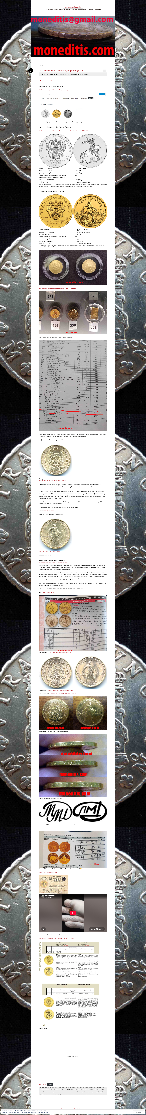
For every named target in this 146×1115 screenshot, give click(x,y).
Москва (74, 1089)
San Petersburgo (83, 1094)
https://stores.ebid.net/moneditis (50, 81)
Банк (52, 1089)
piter (59, 1094)
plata (62, 1094)
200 (50, 1087)
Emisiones (79, 1092)
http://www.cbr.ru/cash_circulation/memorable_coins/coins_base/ (54, 89)
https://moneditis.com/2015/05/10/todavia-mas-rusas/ (63, 693)
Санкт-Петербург (44, 1092)
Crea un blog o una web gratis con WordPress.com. (73, 1109)
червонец (51, 1094)
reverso (65, 1094)
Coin (103, 1087)
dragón (49, 1089)
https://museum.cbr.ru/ (49, 510)
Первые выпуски (85, 1089)
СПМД (102, 1089)
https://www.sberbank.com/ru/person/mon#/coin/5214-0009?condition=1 (57, 288)
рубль (102, 1092)
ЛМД (68, 1089)
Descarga (50, 1084)
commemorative (43, 1089)
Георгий (56, 1089)
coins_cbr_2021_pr (42, 1084)
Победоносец (93, 1089)
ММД (70, 1089)
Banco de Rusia (83, 1087)
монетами (67, 1092)
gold (83, 1092)
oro (54, 1094)
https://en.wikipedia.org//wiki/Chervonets (48, 872)
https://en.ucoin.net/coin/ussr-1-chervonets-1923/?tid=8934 (53, 480)
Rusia (73, 1094)
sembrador (90, 1094)
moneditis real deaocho (73, 7)
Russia (77, 1094)
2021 (52, 1087)
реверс (90, 1092)
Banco (77, 1087)
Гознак (60, 1089)
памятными (74, 1092)
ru (68, 1094)
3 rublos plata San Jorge (64, 1087)
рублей (98, 1092)
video (97, 1094)
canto (91, 1087)
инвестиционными (60, 1092)
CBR (94, 1087)
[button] (55, 811)
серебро (41, 1094)
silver (94, 1094)
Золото (64, 1089)
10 (48, 1087)
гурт (53, 1092)
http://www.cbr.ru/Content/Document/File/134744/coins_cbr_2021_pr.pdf (56, 938)
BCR (88, 1087)
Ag (70, 1087)
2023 (55, 1087)
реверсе (94, 1092)
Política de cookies (44, 1112)
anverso (74, 1087)
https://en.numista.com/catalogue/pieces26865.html (60, 690)
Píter (57, 1094)
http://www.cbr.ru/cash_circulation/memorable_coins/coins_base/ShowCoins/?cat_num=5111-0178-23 (63, 130)
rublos (70, 1094)
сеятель (46, 1094)
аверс (50, 1092)
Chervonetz (98, 1087)
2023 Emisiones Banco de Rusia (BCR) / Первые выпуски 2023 (62, 70)
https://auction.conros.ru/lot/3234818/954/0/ (60, 652)
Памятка (78, 1089)
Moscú (86, 1092)
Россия (98, 1089)
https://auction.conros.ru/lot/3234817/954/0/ (49, 551)
